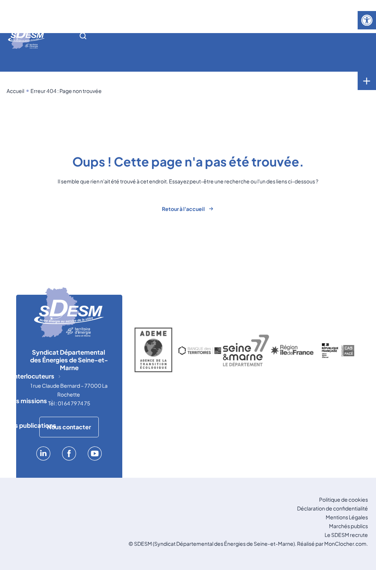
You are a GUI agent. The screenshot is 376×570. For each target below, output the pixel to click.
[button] (367, 20)
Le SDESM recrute (346, 534)
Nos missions (27, 401)
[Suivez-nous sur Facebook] (69, 458)
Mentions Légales (347, 517)
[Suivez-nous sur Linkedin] (43, 458)
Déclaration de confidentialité (332, 508)
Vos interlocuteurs (27, 376)
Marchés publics (348, 526)
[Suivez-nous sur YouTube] (94, 458)
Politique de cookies (343, 499)
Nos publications (31, 425)
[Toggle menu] (367, 81)
